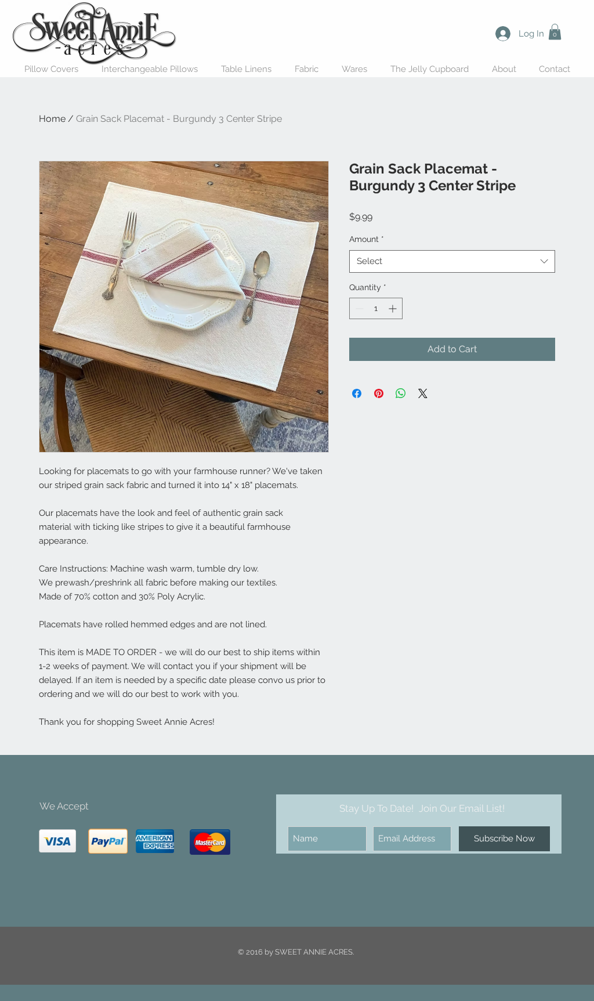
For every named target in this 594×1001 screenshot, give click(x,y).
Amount (366, 239)
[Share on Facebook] (357, 393)
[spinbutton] (375, 308)
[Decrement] (358, 308)
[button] (555, 31)
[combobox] (452, 261)
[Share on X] (423, 393)
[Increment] (393, 308)
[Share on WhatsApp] (401, 393)
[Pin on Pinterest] (379, 393)
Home (52, 118)
